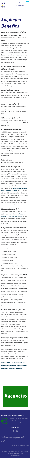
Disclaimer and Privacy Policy (15, 453)
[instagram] (16, 431)
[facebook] (13, 431)
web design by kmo (15, 455)
